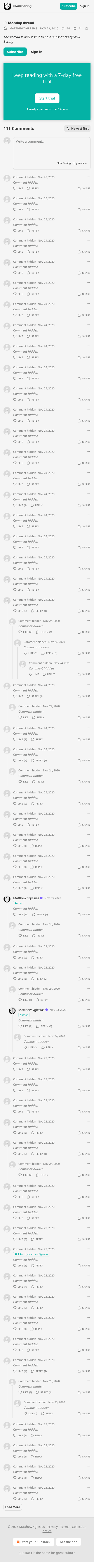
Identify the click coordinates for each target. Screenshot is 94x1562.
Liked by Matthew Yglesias (33, 1254)
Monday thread (21, 23)
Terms (64, 1527)
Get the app (68, 1542)
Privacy (52, 1527)
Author (19, 903)
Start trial (47, 98)
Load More (12, 1507)
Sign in (85, 6)
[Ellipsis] (88, 176)
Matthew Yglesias (24, 28)
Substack (25, 1553)
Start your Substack (35, 1542)
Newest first (80, 128)
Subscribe (69, 6)
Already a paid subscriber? (47, 109)
